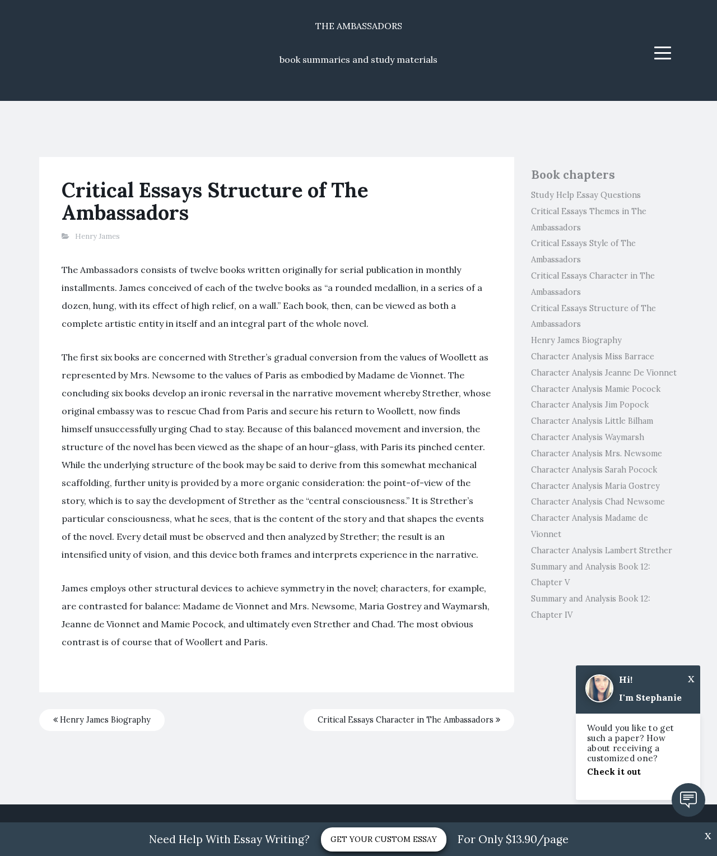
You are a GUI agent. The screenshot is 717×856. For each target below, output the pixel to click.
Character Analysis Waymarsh (587, 437)
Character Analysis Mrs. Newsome (596, 453)
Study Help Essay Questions (586, 195)
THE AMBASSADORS (358, 25)
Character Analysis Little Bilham (592, 421)
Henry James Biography (104, 720)
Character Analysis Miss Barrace (592, 356)
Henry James (97, 236)
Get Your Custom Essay (383, 839)
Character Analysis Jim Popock (590, 405)
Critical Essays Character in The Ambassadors (407, 720)
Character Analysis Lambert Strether (601, 550)
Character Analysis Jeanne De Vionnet (604, 373)
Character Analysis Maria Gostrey (595, 486)
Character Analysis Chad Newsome (598, 502)
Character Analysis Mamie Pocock (595, 389)
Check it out (614, 771)
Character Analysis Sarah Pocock (594, 470)
